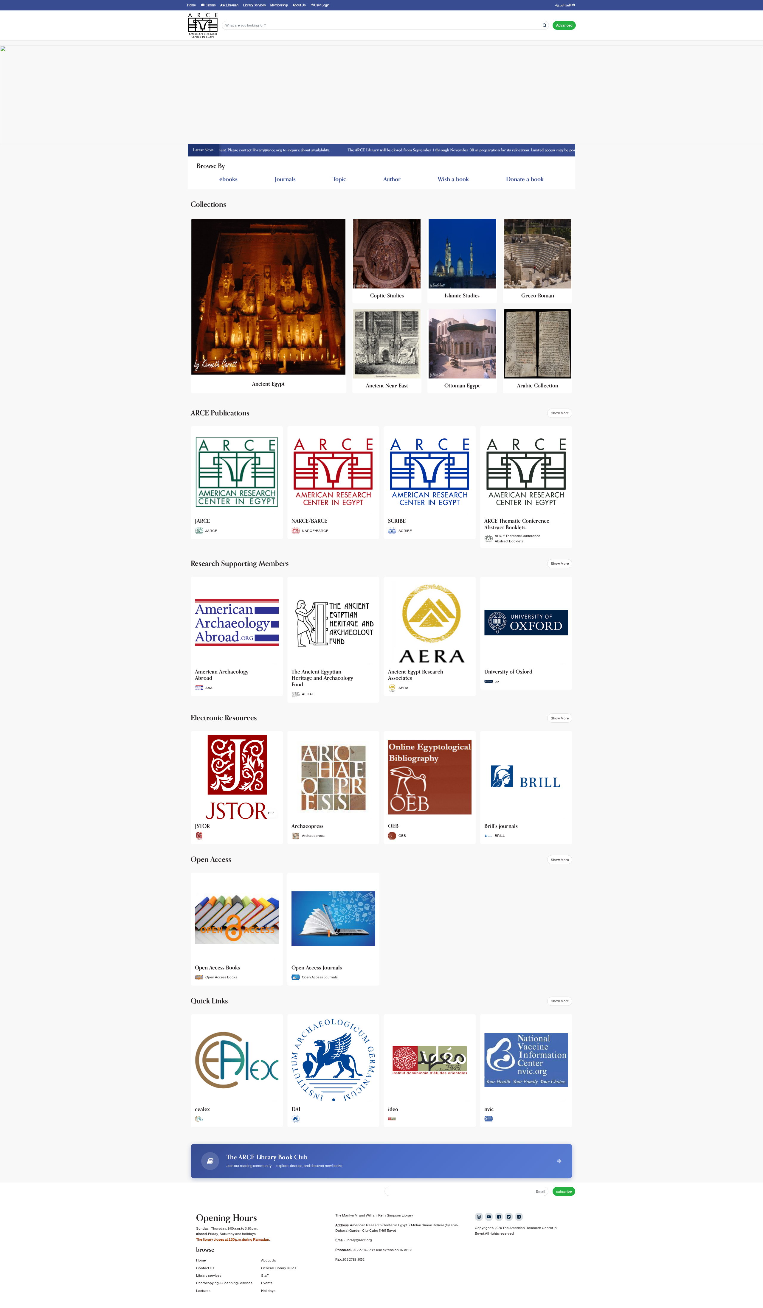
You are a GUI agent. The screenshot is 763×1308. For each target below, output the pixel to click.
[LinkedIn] (519, 1217)
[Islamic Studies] (462, 261)
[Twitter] (509, 1217)
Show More (560, 413)
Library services (208, 1275)
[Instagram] (479, 1217)
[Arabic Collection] (537, 351)
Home (201, 1260)
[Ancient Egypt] (268, 306)
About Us (268, 1260)
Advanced (564, 25)
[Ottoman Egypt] (462, 351)
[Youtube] (489, 1217)
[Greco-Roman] (537, 261)
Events (266, 1283)
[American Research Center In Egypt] (203, 25)
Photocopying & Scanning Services (224, 1283)
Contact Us (205, 1268)
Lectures (203, 1291)
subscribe (564, 1191)
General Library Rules (278, 1268)
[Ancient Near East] (387, 351)
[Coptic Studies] (387, 261)
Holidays (268, 1291)
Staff (265, 1275)
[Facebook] (499, 1217)
